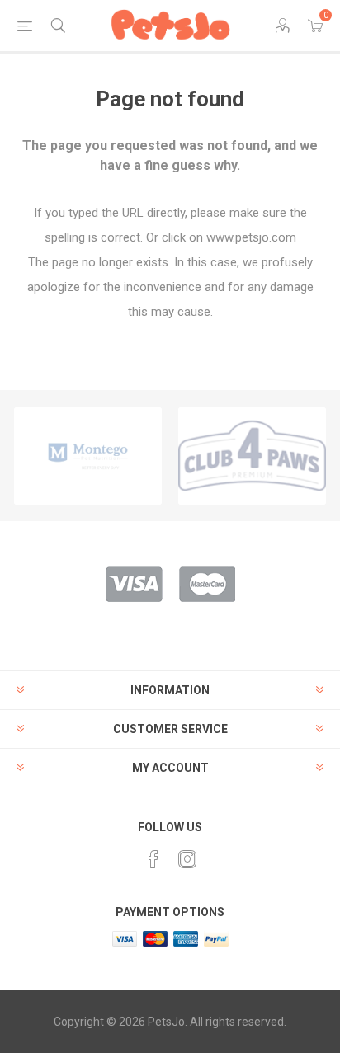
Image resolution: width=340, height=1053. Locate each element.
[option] (88, 456)
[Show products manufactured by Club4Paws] (252, 456)
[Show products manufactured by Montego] (88, 456)
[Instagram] (187, 859)
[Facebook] (153, 859)
